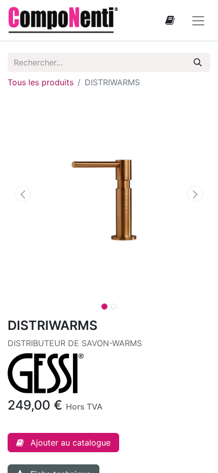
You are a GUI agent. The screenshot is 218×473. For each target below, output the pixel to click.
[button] (23, 194)
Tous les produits (41, 82)
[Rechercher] (197, 62)
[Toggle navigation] (198, 20)
